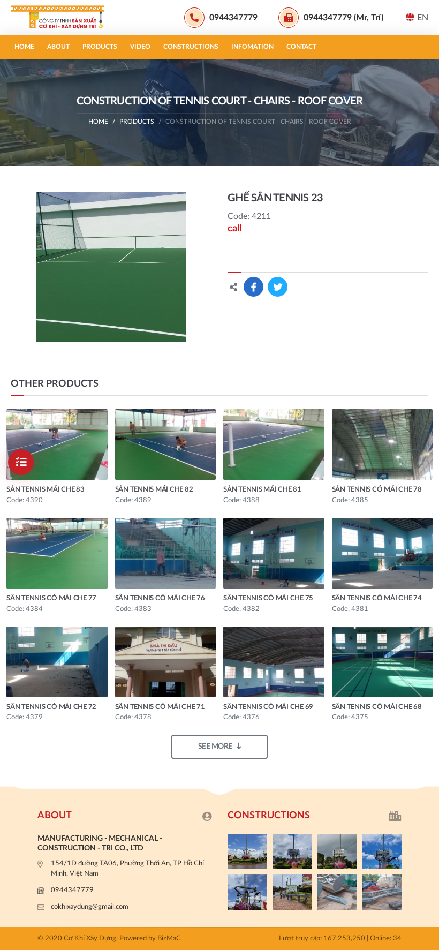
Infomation (252, 46)
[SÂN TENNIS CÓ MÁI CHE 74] (382, 553)
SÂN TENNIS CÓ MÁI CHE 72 (51, 707)
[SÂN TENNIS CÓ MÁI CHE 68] (382, 662)
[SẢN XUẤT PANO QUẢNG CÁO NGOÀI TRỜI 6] (382, 892)
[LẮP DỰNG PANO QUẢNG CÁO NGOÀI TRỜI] (292, 892)
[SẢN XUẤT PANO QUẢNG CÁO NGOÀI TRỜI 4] (292, 851)
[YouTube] (426, 676)
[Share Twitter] (277, 287)
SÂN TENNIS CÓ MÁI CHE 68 (377, 707)
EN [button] (422, 17)
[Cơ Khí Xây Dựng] (61, 17)
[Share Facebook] (253, 287)
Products (99, 46)
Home (24, 46)
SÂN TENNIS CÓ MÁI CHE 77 (51, 598)
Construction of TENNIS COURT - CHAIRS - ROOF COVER (258, 121)
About (58, 46)
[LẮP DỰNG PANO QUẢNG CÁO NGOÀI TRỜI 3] (337, 851)
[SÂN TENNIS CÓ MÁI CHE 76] (165, 553)
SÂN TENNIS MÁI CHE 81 (262, 489)
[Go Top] (426, 694)
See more (215, 746)
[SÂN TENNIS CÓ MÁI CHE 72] (57, 662)
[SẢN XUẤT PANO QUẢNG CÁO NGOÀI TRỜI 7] (337, 892)
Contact (301, 46)
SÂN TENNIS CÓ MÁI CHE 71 (160, 707)
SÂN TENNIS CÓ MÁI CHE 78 (377, 489)
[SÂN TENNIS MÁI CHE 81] (273, 444)
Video (140, 46)
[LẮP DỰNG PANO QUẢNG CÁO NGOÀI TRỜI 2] (382, 851)
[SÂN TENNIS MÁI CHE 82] (165, 444)
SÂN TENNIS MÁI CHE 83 (45, 489)
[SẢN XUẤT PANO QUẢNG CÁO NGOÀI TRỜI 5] (247, 851)
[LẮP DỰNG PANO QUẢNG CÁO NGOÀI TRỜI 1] (247, 892)
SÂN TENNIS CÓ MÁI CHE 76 (160, 598)
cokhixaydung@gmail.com (89, 906)
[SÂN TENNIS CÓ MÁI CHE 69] (273, 662)
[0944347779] (426, 640)
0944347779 (72, 890)
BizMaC (169, 938)
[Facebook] (426, 658)
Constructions (190, 46)
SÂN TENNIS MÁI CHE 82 (154, 489)
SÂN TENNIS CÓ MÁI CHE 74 (377, 598)
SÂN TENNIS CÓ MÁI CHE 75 (268, 598)
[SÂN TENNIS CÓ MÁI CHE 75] (273, 553)
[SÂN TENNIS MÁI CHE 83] (57, 444)
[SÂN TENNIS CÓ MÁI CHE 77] (57, 553)
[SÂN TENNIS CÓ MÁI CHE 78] (382, 444)
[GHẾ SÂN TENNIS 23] (111, 267)
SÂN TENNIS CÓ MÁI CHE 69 (268, 707)
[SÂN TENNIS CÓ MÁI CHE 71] (165, 662)
